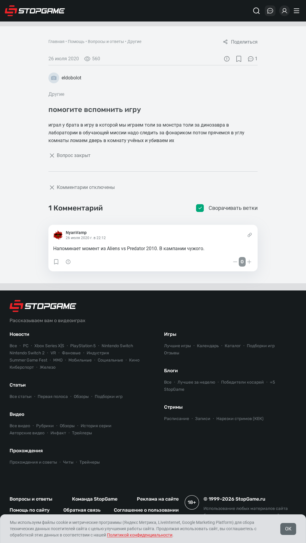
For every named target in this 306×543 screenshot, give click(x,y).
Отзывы (171, 353)
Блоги (171, 370)
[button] (56, 262)
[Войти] (284, 10)
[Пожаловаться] (226, 58)
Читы (68, 462)
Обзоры (81, 396)
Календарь (208, 345)
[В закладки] (238, 58)
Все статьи (21, 396)
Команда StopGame (94, 499)
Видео (17, 414)
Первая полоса (53, 396)
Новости (19, 334)
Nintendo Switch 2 (27, 353)
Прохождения (26, 450)
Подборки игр (109, 396)
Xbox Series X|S (49, 345)
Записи (202, 418)
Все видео (20, 425)
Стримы (173, 407)
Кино (134, 360)
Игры (170, 334)
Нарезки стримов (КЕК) (240, 418)
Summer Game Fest (28, 360)
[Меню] (297, 10)
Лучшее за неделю (196, 382)
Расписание (176, 418)
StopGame (174, 389)
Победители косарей (242, 382)
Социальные (110, 360)
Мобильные (80, 360)
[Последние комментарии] (270, 10)
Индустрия (98, 353)
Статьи (18, 385)
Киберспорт (22, 367)
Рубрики (45, 425)
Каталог (233, 345)
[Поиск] (256, 11)
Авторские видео (27, 433)
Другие (134, 41)
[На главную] (35, 10)
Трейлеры (82, 433)
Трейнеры (89, 462)
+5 (272, 382)
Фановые (71, 353)
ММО (57, 360)
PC (25, 345)
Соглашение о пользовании (146, 510)
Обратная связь (81, 510)
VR (53, 353)
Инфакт (58, 433)
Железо (48, 367)
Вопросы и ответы (106, 41)
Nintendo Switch (117, 345)
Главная (56, 41)
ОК (288, 529)
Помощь (76, 41)
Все (13, 345)
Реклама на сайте (158, 499)
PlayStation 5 (83, 345)
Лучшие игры (177, 345)
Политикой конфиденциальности (139, 535)
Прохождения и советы (33, 462)
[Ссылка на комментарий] (250, 235)
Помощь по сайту (30, 510)
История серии (96, 425)
